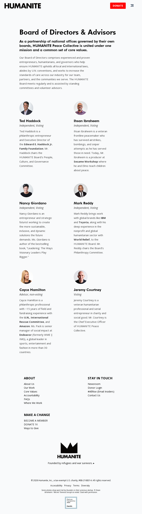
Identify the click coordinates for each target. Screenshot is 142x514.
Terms (76, 485)
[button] (132, 5)
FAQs (27, 399)
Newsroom (94, 384)
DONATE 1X (31, 424)
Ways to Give (31, 428)
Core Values (30, 391)
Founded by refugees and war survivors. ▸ (71, 463)
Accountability (31, 395)
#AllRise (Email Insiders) (101, 391)
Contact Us (94, 395)
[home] (23, 6)
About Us (29, 384)
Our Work (29, 387)
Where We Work (33, 403)
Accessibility (56, 485)
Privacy (67, 485)
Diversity (85, 485)
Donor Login (95, 387)
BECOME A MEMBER (36, 420)
